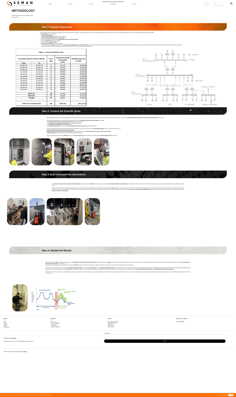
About (5, 322)
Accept (230, 395)
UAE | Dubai (54, 324)
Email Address (107, 333)
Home (5, 321)
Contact (5, 326)
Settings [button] (218, 395)
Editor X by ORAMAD (23, 351)
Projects (5, 324)
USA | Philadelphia (55, 322)
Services (5, 323)
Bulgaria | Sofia (54, 325)
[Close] (234, 395)
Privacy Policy (6, 327)
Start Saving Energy (180, 321)
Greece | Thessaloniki (56, 323)
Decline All (224, 395)
